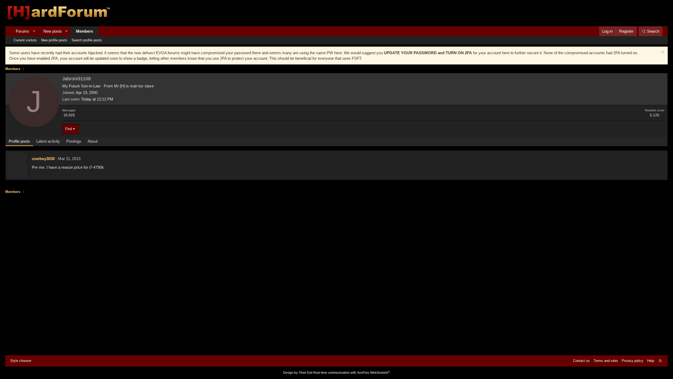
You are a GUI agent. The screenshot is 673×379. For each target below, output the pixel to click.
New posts (52, 31)
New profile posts (54, 40)
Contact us (581, 361)
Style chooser (20, 361)
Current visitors (25, 40)
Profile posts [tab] (19, 141)
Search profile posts (87, 40)
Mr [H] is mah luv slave (134, 86)
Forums (22, 31)
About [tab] (93, 141)
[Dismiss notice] (662, 53)
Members (84, 31)
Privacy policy (632, 361)
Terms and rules (606, 361)
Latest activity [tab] (48, 141)
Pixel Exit (305, 373)
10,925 (69, 115)
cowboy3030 (43, 158)
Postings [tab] (73, 141)
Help (650, 361)
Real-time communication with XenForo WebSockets (351, 373)
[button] (34, 31)
